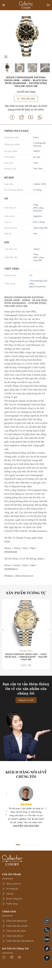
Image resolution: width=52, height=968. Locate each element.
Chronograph (36, 280)
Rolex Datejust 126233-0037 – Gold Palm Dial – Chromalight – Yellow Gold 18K (26, 657)
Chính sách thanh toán (16, 920)
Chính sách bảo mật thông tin (20, 941)
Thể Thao (38, 168)
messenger (47, 919)
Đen (35, 233)
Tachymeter (40, 286)
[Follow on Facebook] (4, 958)
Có (30, 275)
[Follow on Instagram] (11, 958)
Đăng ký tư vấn (26, 700)
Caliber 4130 (39, 184)
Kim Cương (39, 222)
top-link (46, 958)
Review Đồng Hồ (14, 898)
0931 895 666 (28, 98)
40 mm (36, 157)
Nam (35, 162)
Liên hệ (9, 893)
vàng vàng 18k (40, 227)
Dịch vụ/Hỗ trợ (13, 883)
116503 (36, 151)
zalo (46, 937)
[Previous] (6, 36)
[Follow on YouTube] (19, 958)
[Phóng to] (6, 57)
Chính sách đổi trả (14, 936)
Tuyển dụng (11, 903)
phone (47, 928)
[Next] (45, 36)
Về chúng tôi (12, 888)
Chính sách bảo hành (16, 930)
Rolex (36, 137)
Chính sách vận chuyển (17, 926)
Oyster (36, 249)
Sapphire (37, 216)
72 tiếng (37, 190)
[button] (4, 5)
